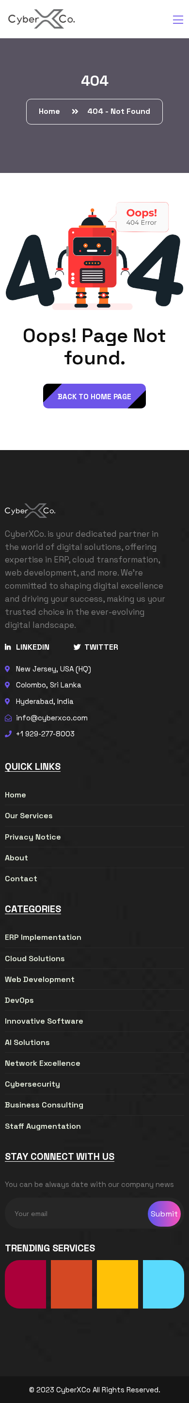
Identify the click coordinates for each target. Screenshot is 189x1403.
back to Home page (94, 396)
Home (51, 111)
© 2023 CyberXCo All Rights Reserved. (94, 1389)
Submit (164, 1214)
